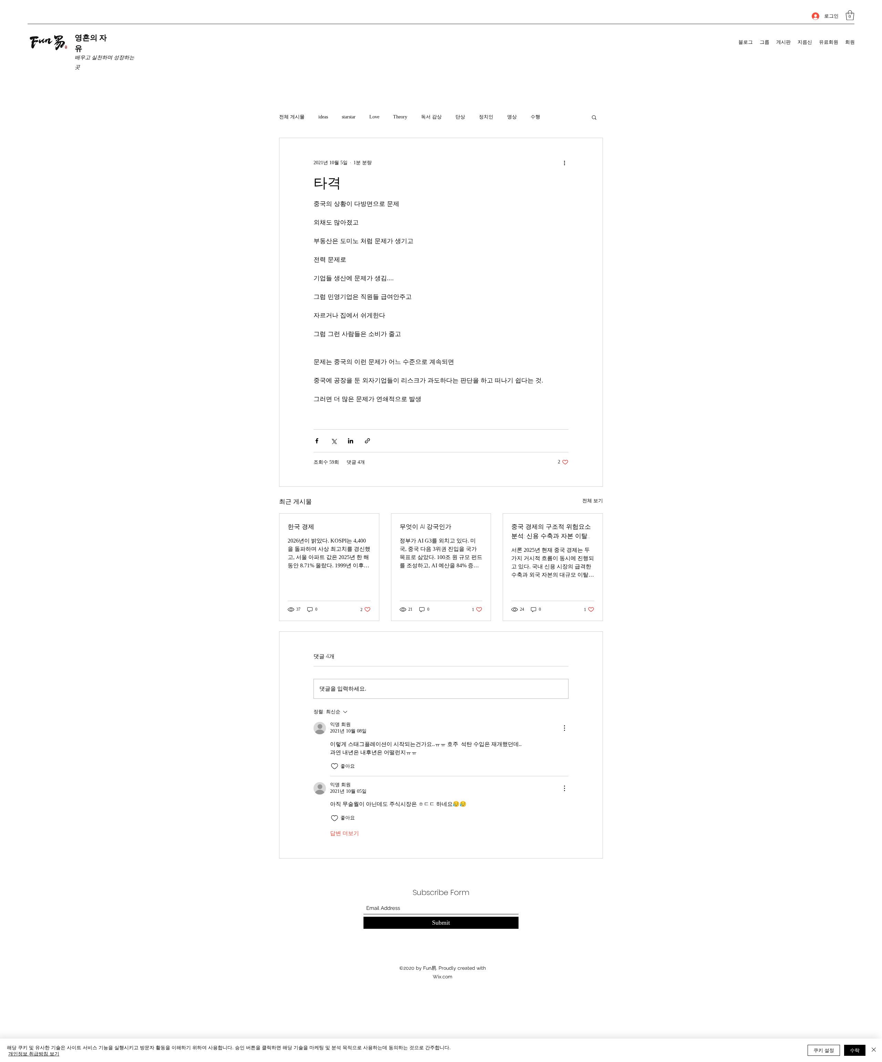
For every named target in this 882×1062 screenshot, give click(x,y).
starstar (349, 116)
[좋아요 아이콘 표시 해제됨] (334, 766)
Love (374, 116)
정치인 (486, 116)
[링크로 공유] (367, 441)
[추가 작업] (564, 163)
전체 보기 (592, 500)
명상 (512, 116)
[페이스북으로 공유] (317, 441)
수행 (535, 116)
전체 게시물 (292, 116)
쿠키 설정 (823, 1050)
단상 (460, 116)
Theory (400, 116)
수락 (855, 1050)
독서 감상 (431, 116)
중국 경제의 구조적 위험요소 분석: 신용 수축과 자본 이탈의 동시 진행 (552, 531)
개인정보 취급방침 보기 (33, 1053)
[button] (850, 15)
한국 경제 (301, 526)
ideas (323, 116)
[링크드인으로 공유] (350, 441)
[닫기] (874, 1050)
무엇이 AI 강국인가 (425, 526)
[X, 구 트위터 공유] (333, 441)
